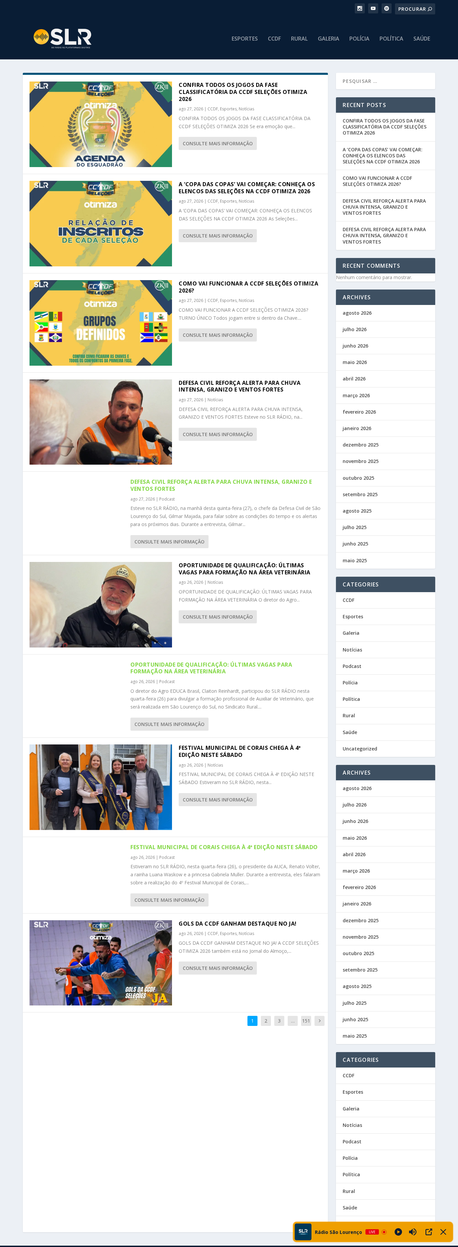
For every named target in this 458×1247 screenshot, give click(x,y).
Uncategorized (360, 748)
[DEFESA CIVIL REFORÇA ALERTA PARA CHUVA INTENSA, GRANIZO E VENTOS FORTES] (101, 422)
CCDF (274, 39)
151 (306, 1021)
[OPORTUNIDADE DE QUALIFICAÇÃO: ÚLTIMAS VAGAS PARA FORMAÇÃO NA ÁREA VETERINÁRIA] (101, 604)
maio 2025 (355, 560)
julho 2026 (354, 329)
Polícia (359, 39)
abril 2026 (354, 378)
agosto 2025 (357, 511)
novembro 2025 (361, 461)
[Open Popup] (429, 1232)
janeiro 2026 (357, 428)
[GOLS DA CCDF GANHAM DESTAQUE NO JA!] (101, 963)
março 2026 (356, 395)
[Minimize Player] (443, 1232)
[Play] (398, 1232)
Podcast (167, 499)
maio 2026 (355, 362)
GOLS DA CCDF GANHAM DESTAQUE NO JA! (238, 923)
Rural (299, 39)
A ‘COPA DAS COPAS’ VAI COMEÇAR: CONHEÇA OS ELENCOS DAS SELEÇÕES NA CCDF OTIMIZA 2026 (247, 187)
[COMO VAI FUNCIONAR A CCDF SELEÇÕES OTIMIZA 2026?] (101, 323)
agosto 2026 (357, 313)
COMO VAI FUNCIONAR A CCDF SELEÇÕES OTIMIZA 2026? (248, 287)
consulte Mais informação (218, 143)
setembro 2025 (360, 494)
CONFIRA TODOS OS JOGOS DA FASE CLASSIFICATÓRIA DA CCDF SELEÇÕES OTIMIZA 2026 (243, 92)
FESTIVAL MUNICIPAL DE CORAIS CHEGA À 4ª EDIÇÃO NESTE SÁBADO (240, 751)
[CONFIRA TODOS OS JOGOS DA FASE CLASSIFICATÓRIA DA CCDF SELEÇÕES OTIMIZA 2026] (101, 124)
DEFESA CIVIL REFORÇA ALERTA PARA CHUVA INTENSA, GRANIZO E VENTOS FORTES (239, 386)
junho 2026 (355, 346)
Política (391, 39)
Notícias (246, 109)
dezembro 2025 (361, 444)
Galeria (328, 39)
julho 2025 (354, 527)
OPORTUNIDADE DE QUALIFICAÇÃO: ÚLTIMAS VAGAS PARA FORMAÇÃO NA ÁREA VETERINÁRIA (244, 569)
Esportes (245, 39)
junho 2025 (355, 543)
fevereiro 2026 (359, 412)
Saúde (421, 39)
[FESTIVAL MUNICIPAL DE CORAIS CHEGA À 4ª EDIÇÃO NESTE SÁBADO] (101, 787)
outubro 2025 (358, 478)
